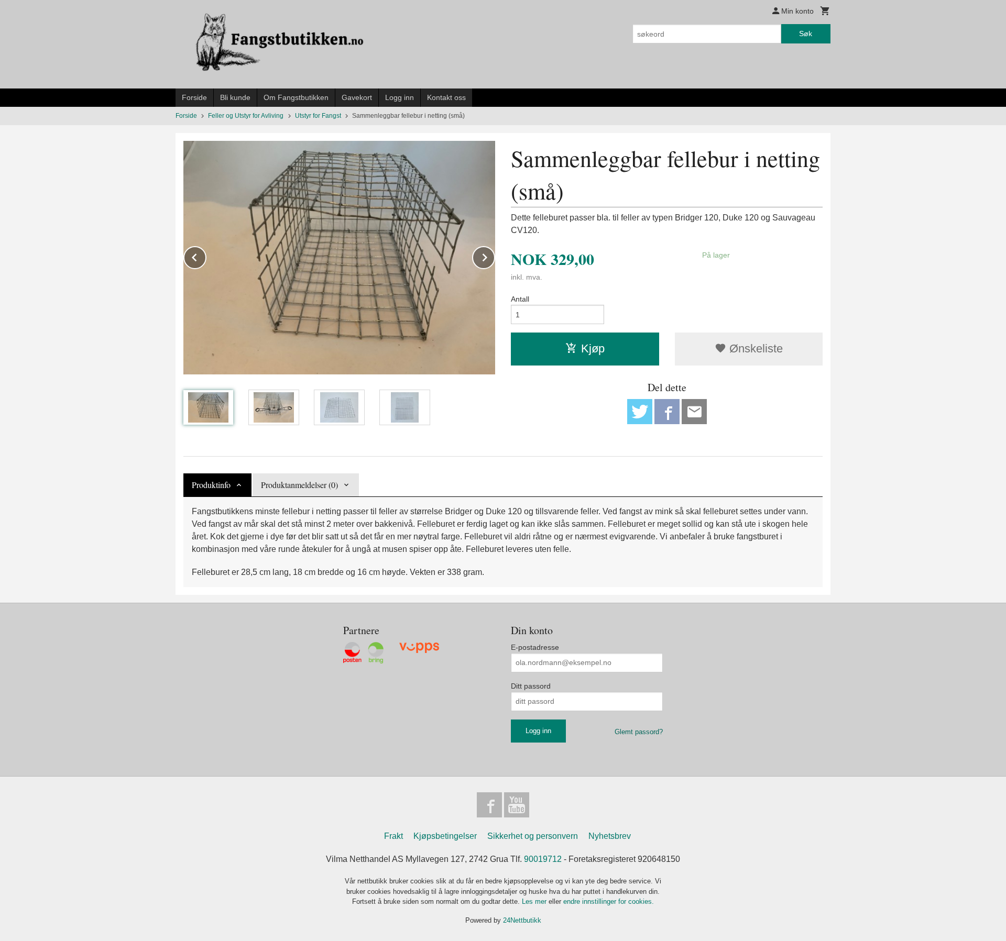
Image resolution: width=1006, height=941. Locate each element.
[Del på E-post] (694, 411)
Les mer (535, 901)
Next (494, 255)
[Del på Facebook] (667, 411)
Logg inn (399, 97)
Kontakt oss (446, 97)
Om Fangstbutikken (296, 97)
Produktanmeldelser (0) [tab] (299, 484)
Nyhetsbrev (609, 836)
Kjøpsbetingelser (445, 836)
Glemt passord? (639, 732)
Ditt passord (531, 686)
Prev (205, 255)
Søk (805, 33)
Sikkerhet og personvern (532, 836)
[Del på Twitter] (639, 411)
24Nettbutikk (522, 920)
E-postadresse (535, 647)
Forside (194, 97)
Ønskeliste (754, 348)
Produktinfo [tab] (211, 484)
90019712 (543, 859)
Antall (520, 299)
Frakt (393, 836)
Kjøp (593, 348)
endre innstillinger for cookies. (608, 901)
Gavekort (357, 97)
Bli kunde (235, 97)
